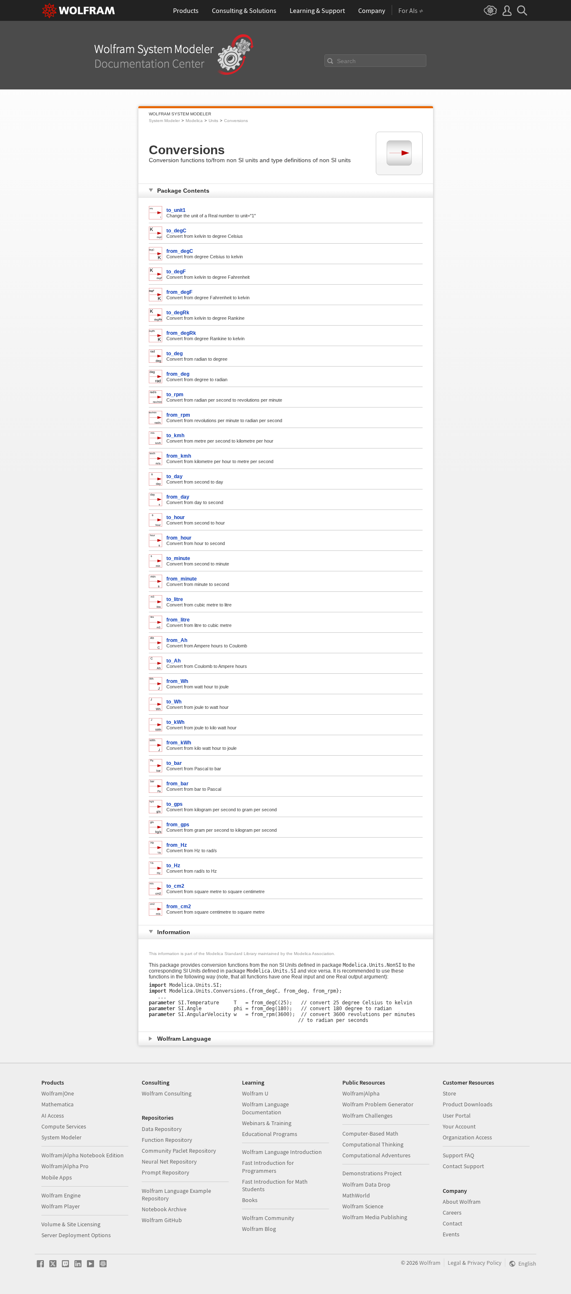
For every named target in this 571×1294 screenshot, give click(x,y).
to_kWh (175, 722)
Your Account (459, 1126)
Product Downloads (467, 1104)
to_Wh (173, 702)
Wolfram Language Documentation (265, 1108)
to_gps (174, 804)
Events (451, 1234)
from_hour (178, 538)
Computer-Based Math (370, 1133)
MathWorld (356, 1195)
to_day (174, 476)
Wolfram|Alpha (361, 1093)
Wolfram (430, 1262)
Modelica (194, 120)
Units (213, 120)
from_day (177, 497)
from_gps (177, 825)
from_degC (179, 251)
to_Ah (173, 661)
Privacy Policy (484, 1262)
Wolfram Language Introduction (282, 1152)
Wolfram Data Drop (366, 1184)
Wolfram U (255, 1093)
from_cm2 (178, 906)
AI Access (52, 1115)
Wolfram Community (268, 1218)
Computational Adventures (376, 1155)
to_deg (174, 354)
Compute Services (63, 1126)
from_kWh (178, 743)
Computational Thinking (372, 1144)
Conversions (236, 120)
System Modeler (164, 120)
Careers (452, 1212)
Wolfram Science (362, 1206)
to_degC (176, 231)
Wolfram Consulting (166, 1093)
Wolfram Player (60, 1206)
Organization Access (467, 1137)
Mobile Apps (56, 1177)
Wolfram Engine (61, 1195)
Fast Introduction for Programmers (268, 1166)
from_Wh (177, 681)
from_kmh (178, 456)
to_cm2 (175, 886)
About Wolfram (462, 1201)
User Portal (457, 1115)
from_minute (181, 579)
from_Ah (176, 640)
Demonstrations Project (372, 1173)
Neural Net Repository (169, 1161)
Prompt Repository (165, 1172)
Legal (454, 1262)
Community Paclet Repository (179, 1150)
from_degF (179, 292)
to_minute (178, 558)
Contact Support (463, 1166)
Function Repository (167, 1140)
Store (449, 1093)
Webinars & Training (266, 1123)
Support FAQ (458, 1155)
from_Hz (176, 845)
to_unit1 (176, 210)
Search (346, 61)
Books (249, 1200)
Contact (452, 1223)
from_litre (178, 620)
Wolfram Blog (259, 1229)
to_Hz (173, 866)
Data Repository (162, 1129)
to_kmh (175, 435)
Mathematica (57, 1104)
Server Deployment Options (76, 1235)
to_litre (174, 599)
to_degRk (177, 313)
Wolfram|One (57, 1093)
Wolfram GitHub (162, 1220)
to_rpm (175, 394)
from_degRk (181, 333)
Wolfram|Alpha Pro (65, 1166)
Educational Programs (269, 1134)
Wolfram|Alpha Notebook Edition (82, 1155)
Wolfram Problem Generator (377, 1104)
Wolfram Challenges (367, 1115)
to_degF (176, 272)
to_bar (174, 763)
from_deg (177, 374)
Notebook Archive (164, 1209)
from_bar (177, 784)
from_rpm (178, 415)
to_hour (175, 517)
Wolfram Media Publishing (374, 1217)
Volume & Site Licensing (70, 1224)
